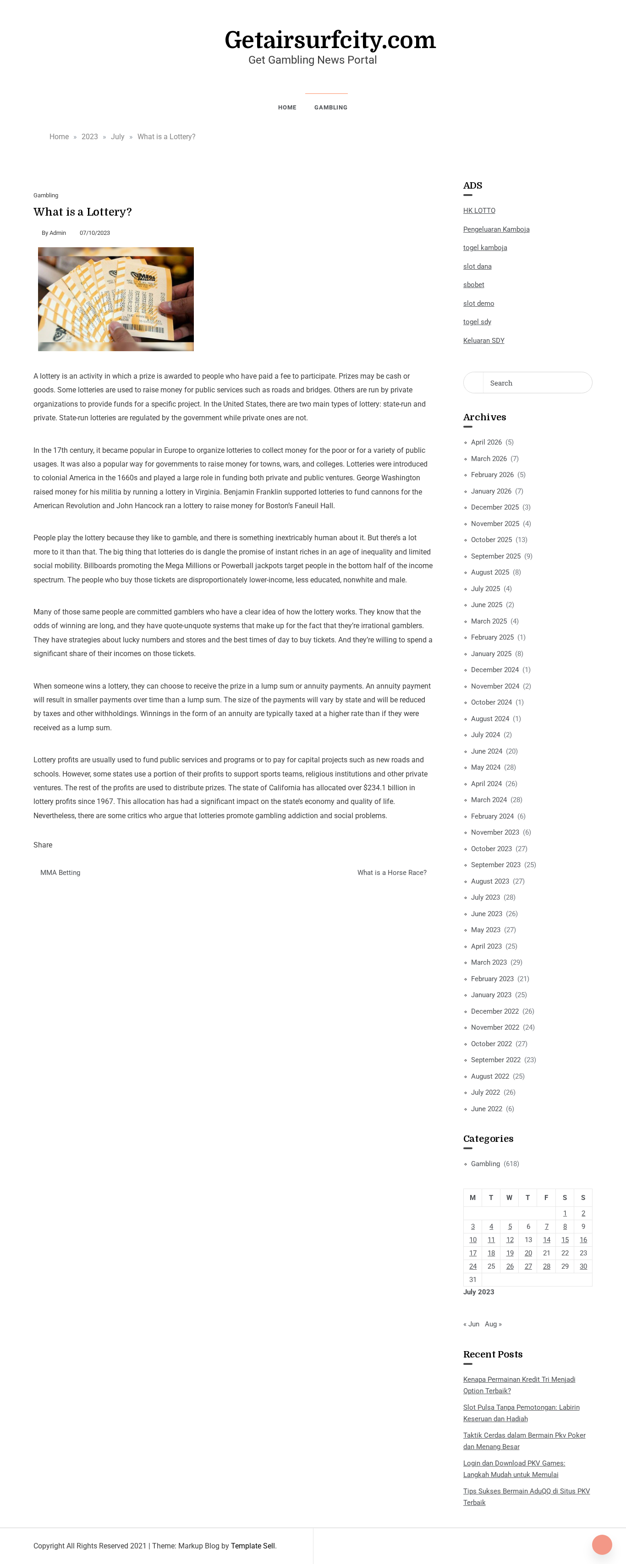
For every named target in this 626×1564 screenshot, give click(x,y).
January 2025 (491, 654)
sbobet (473, 285)
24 (473, 1266)
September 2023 (496, 865)
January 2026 (491, 491)
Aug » (493, 1324)
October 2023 (491, 849)
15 (565, 1240)
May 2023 (485, 930)
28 (546, 1266)
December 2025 (495, 507)
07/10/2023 (95, 232)
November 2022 (495, 1027)
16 (583, 1240)
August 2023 (490, 881)
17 (473, 1253)
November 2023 (495, 832)
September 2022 (496, 1060)
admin (57, 232)
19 (510, 1253)
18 (491, 1253)
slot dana (477, 266)
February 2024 (492, 816)
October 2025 (491, 540)
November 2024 (495, 686)
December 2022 (495, 1011)
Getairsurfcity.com (330, 40)
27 (528, 1266)
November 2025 (495, 524)
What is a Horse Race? (391, 873)
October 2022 (491, 1044)
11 (491, 1240)
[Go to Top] (602, 1545)
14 (546, 1240)
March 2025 (489, 621)
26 (510, 1266)
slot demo (478, 303)
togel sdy (477, 322)
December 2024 (495, 670)
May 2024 (485, 767)
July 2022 (485, 1092)
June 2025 (486, 605)
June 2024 (486, 751)
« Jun (471, 1324)
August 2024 (490, 719)
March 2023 (489, 962)
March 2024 (489, 800)
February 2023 (492, 979)
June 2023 (486, 914)
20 (528, 1253)
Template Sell (253, 1546)
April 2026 (486, 442)
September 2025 (496, 556)
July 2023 (485, 897)
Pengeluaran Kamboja (496, 229)
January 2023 (491, 995)
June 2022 (486, 1109)
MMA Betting (60, 873)
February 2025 (492, 637)
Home (287, 107)
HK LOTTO (479, 210)
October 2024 (491, 702)
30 (583, 1266)
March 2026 (489, 459)
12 (510, 1240)
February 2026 (492, 475)
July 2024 (485, 735)
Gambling (330, 107)
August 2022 (490, 1076)
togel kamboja (485, 248)
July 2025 (485, 589)
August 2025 (490, 572)
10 (473, 1240)
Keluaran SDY (484, 341)
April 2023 (486, 946)
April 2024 (486, 784)
